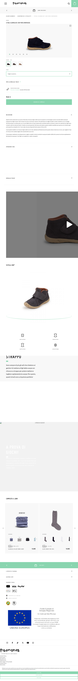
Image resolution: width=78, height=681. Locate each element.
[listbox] (39, 64)
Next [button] (71, 10)
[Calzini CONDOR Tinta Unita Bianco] (62, 539)
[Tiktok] (17, 643)
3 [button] (16, 54)
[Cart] (74, 3)
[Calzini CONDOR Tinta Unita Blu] (54, 539)
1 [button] (9, 54)
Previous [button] (7, 10)
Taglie (7, 69)
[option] (14, 63)
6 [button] (26, 54)
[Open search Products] (69, 4)
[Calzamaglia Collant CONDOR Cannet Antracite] (28, 539)
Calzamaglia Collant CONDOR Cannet (16, 549)
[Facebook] (12, 643)
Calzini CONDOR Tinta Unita (48, 549)
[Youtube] (28, 643)
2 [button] (13, 54)
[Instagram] (7, 643)
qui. (35, 669)
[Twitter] (23, 643)
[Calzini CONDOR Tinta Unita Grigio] (45, 539)
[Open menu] (5, 3)
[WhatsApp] (33, 643)
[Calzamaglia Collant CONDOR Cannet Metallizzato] (11, 539)
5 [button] (23, 54)
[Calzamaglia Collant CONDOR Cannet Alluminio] (19, 539)
